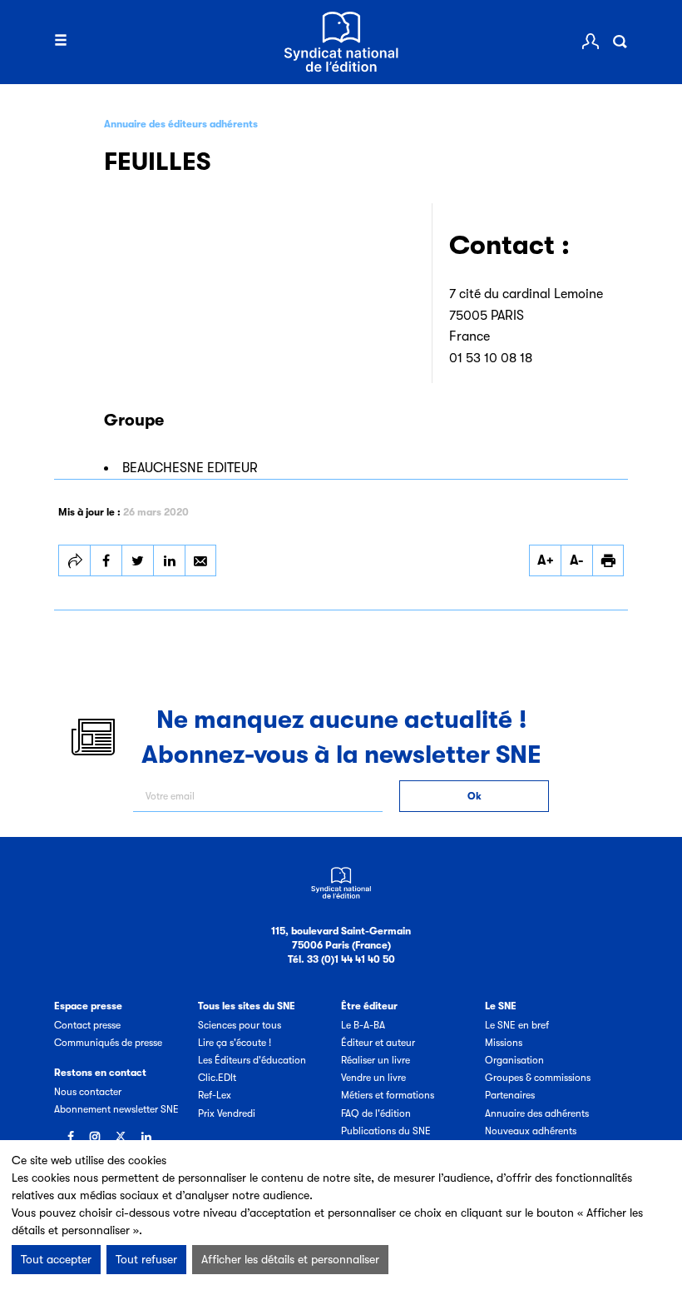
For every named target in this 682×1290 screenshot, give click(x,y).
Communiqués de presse (108, 1042)
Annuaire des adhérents (537, 1113)
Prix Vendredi (226, 1113)
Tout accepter (56, 1259)
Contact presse (87, 1025)
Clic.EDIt (217, 1077)
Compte (590, 41)
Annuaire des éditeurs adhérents (181, 124)
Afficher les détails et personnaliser (290, 1259)
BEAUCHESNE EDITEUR (190, 468)
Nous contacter (87, 1092)
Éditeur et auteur (378, 1042)
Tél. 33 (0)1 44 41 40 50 (341, 959)
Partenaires (510, 1095)
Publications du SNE (386, 1131)
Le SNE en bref (517, 1025)
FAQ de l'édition (376, 1113)
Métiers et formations (387, 1095)
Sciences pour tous (239, 1025)
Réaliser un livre (375, 1060)
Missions (503, 1042)
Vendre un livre (373, 1077)
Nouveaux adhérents (530, 1131)
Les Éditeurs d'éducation (252, 1060)
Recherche (619, 41)
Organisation (514, 1060)
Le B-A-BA (363, 1025)
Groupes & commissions (538, 1077)
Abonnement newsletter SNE (116, 1109)
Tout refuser (146, 1259)
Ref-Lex (214, 1095)
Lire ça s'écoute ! (234, 1042)
